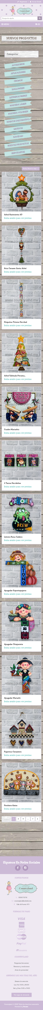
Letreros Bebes (18, 96)
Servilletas (18, 152)
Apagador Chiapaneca (13, 644)
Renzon (25, 1007)
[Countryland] (21, 11)
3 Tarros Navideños (12, 483)
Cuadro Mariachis (11, 429)
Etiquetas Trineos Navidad (15, 322)
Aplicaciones (18, 73)
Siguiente (37, 819)
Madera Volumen (18, 112)
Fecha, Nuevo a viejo (29, 169)
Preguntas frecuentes (21, 963)
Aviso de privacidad (21, 970)
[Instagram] (25, 868)
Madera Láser (18, 104)
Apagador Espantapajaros (15, 590)
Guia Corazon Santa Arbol (15, 268)
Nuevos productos (18, 144)
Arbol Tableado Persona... (14, 375)
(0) (38, 24)
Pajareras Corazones (13, 751)
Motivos (18, 128)
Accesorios (18, 65)
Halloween (18, 89)
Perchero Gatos (10, 805)
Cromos (18, 81)
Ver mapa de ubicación (21, 995)
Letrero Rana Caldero (13, 537)
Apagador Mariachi (12, 698)
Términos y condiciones (21, 967)
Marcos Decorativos (18, 120)
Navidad (18, 137)
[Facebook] (18, 868)
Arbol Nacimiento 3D (13, 214)
